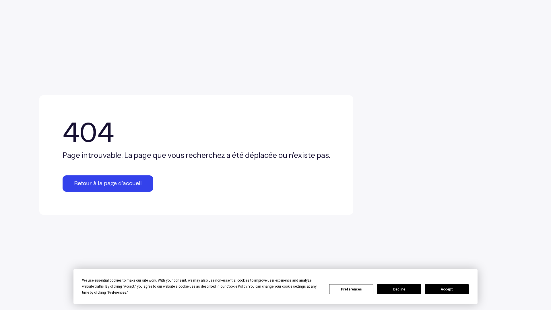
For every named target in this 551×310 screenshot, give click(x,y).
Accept (447, 289)
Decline (399, 289)
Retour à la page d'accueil (108, 183)
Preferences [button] (117, 292)
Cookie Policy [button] (236, 286)
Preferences (351, 289)
